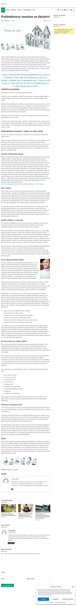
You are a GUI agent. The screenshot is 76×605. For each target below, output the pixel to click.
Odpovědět (11, 543)
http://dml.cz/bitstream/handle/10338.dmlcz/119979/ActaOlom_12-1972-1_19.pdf (22, 184)
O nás (33, 9)
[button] (73, 586)
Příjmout (43, 599)
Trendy (19, 9)
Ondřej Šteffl (6, 20)
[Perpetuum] (4, 4)
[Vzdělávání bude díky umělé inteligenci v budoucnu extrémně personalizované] (25, 508)
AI (22, 9)
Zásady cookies (49, 602)
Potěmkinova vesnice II (12, 469)
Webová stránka (30, 578)
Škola (3, 9)
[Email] (12, 489)
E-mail (3, 578)
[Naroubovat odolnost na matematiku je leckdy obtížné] (8, 508)
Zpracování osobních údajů (59, 602)
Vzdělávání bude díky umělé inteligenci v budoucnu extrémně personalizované (25, 515)
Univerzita (13, 9)
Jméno (3, 572)
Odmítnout (55, 599)
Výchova (7, 9)
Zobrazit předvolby (68, 599)
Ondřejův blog (27, 9)
